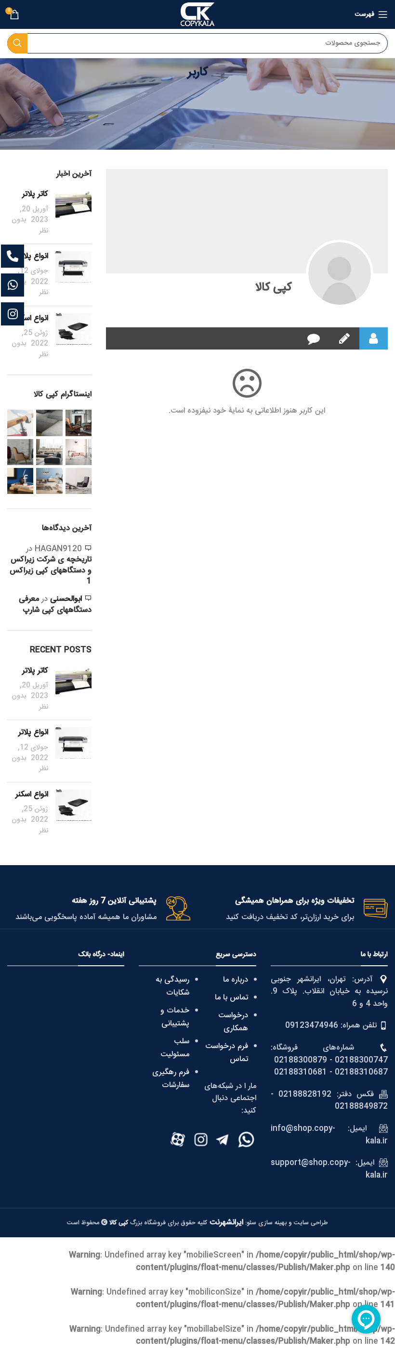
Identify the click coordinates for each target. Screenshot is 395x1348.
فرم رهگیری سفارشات (170, 1079)
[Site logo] (197, 14)
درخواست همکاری (233, 1022)
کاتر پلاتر (35, 194)
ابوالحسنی (66, 599)
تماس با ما (231, 997)
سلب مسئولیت (174, 1048)
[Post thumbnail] (73, 212)
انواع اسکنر (31, 318)
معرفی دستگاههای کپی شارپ (55, 604)
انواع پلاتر (33, 256)
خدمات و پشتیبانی (174, 1017)
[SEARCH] (17, 43)
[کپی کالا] (339, 273)
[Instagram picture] (79, 423)
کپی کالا (273, 288)
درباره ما (235, 979)
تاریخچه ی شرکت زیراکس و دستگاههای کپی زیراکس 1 (51, 570)
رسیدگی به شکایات (172, 986)
